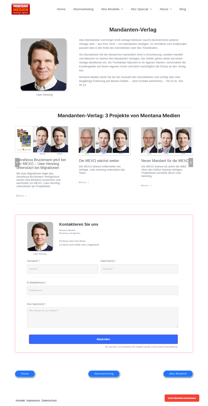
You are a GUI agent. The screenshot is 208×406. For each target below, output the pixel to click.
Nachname (108, 260)
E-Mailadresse (36, 282)
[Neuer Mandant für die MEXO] (166, 141)
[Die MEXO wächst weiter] (104, 141)
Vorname (33, 260)
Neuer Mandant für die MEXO (165, 161)
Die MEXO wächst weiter (99, 161)
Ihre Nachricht (36, 304)
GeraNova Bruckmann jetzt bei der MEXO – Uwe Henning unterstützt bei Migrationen (41, 164)
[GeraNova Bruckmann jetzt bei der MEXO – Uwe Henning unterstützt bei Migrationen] (41, 140)
